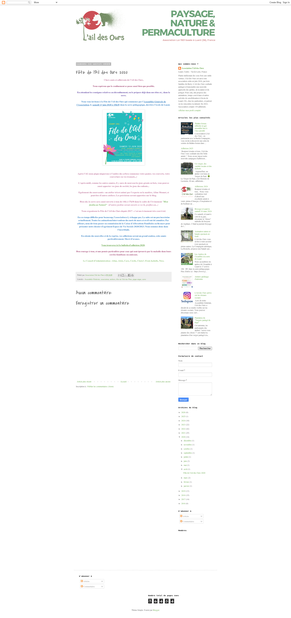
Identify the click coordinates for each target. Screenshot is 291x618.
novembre (188, 444)
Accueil (123, 381)
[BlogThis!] (122, 275)
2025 (183, 416)
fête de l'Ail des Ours (124, 279)
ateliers (112, 279)
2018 (183, 495)
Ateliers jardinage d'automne (202, 277)
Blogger (156, 610)
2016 (183, 503)
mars (186, 477)
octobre (187, 448)
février (186, 481)
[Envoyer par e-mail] (119, 275)
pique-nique (137, 279)
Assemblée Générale (92, 279)
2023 (183, 424)
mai (185, 465)
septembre (188, 452)
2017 (183, 499)
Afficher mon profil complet (189, 110)
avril (186, 469)
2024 (183, 420)
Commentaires (188, 521)
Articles (185, 516)
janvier (187, 486)
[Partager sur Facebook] (129, 275)
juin (185, 461)
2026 (183, 412)
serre (144, 279)
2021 (183, 432)
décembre (188, 440)
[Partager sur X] (126, 275)
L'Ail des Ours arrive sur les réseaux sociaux (203, 295)
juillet (186, 456)
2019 (183, 491)
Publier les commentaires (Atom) (100, 386)
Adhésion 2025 (187, 148)
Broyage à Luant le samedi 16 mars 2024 (203, 210)
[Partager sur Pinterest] (132, 275)
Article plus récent (84, 381)
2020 (183, 436)
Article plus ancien (163, 381)
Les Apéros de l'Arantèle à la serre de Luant (202, 256)
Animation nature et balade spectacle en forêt (202, 234)
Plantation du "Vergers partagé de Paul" (202, 320)
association (105, 279)
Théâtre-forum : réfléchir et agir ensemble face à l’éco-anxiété (201, 127)
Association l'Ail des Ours (193, 68)
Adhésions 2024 (201, 186)
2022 (183, 428)
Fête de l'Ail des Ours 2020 (194, 472)
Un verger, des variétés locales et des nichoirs (203, 166)
